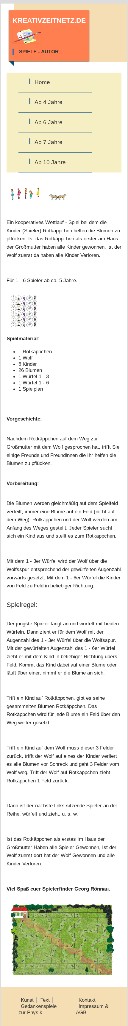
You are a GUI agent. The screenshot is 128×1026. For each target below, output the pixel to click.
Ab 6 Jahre (49, 122)
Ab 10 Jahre (50, 162)
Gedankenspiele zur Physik (37, 1009)
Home (42, 82)
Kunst (27, 1000)
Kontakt (87, 1000)
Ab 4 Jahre (49, 102)
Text (45, 1000)
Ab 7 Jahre (49, 142)
